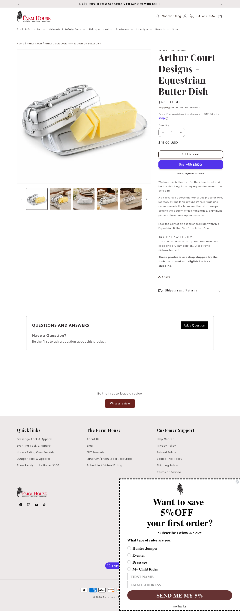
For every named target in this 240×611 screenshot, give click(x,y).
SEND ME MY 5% (179, 595)
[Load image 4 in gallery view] (107, 199)
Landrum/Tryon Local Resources (109, 459)
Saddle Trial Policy (169, 459)
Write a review (120, 403)
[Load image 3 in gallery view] (84, 199)
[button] (31, 29)
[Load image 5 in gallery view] (131, 199)
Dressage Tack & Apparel (34, 439)
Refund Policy (166, 452)
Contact (168, 16)
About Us (93, 439)
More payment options (191, 173)
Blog (178, 16)
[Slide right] (147, 199)
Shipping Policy (167, 465)
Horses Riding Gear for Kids (35, 452)
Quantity (163, 125)
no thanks (179, 606)
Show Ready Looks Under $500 (38, 465)
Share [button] (166, 277)
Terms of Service (169, 472)
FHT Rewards (95, 452)
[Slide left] (21, 199)
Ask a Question (194, 325)
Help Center (165, 439)
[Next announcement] (222, 3)
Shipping (164, 107)
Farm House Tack (113, 597)
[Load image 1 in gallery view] (37, 199)
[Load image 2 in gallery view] (60, 199)
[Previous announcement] (18, 3)
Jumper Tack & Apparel (33, 459)
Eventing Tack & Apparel (34, 446)
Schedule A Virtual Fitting (104, 465)
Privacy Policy (166, 446)
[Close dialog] (236, 482)
